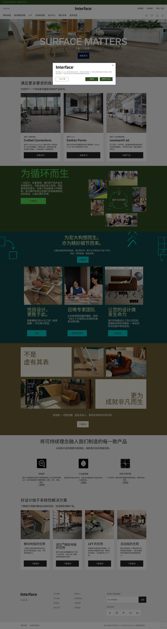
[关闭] (113, 65)
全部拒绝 (91, 79)
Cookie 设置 (62, 79)
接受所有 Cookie (106, 79)
